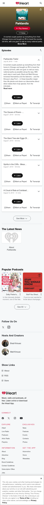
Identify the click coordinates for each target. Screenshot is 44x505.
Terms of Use (24, 498)
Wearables (26, 458)
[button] (17, 97)
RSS (6, 375)
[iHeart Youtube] (21, 418)
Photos (25, 442)
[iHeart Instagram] (15, 418)
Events (25, 435)
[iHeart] (22, 3)
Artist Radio (6, 438)
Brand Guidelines (7, 462)
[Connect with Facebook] (3, 418)
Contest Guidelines (8, 465)
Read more (8, 88)
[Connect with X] (9, 418)
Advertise (5, 455)
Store (6, 380)
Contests (26, 438)
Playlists (5, 442)
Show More (22, 44)
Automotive (26, 451)
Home (25, 455)
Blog (3, 458)
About (6, 370)
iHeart (4, 428)
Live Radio (5, 431)
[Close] (41, 478)
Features (26, 431)
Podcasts (5, 435)
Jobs (3, 473)
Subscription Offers (8, 469)
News (24, 428)
